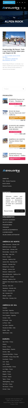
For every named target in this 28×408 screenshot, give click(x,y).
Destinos (5, 57)
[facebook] (17, 2)
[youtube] (22, 2)
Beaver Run (15, 58)
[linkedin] (19, 2)
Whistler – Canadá (7, 295)
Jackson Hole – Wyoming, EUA (10, 261)
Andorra (4, 344)
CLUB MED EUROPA (8, 232)
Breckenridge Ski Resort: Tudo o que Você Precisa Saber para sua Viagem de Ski (13, 51)
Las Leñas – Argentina (8, 325)
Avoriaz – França (7, 346)
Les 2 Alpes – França (8, 369)
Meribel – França (7, 371)
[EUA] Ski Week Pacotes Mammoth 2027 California (17, 113)
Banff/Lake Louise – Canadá (9, 247)
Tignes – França (6, 379)
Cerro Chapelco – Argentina (9, 315)
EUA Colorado (9, 55)
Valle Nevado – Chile (7, 332)
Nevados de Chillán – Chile (9, 327)
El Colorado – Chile (7, 320)
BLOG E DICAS (6, 183)
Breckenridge (6, 60)
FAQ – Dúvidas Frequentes (9, 181)
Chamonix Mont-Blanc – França (10, 354)
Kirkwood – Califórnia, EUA (9, 271)
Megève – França (7, 374)
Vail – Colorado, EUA (7, 293)
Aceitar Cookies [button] (20, 211)
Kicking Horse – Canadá (8, 266)
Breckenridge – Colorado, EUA (10, 251)
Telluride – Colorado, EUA (9, 290)
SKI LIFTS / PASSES (7, 222)
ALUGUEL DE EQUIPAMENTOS (10, 229)
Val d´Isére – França (7, 384)
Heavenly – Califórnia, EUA (9, 259)
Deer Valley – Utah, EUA (8, 254)
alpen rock (8, 58)
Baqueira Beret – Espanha (9, 349)
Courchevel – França (8, 359)
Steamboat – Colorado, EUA (9, 288)
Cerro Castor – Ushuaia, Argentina (11, 313)
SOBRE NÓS (6, 178)
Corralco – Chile (6, 317)
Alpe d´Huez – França (8, 341)
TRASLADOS (6, 227)
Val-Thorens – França (8, 386)
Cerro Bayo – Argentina (8, 310)
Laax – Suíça (6, 361)
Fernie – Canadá (7, 256)
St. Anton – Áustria (7, 376)
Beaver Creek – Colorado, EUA (10, 249)
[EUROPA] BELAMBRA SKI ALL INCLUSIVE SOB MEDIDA (16, 127)
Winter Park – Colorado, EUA (9, 298)
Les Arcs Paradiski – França (9, 366)
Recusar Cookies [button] (8, 211)
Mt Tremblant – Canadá (8, 276)
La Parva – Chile (6, 322)
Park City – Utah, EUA (8, 285)
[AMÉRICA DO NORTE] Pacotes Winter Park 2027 (17, 141)
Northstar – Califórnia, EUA (9, 279)
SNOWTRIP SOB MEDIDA (9, 219)
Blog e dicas (16, 55)
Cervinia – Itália (6, 351)
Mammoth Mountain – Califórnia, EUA (11, 274)
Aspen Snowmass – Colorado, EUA (11, 244)
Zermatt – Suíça (6, 389)
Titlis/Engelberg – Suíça (8, 381)
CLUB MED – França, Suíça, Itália (11, 356)
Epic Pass (13, 60)
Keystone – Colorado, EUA (9, 264)
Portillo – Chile (6, 330)
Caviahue (5, 308)
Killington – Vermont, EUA (9, 269)
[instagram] (24, 2)
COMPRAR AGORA (8, 2)
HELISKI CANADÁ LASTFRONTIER (11, 234)
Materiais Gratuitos (7, 186)
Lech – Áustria (6, 364)
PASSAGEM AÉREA (7, 224)
